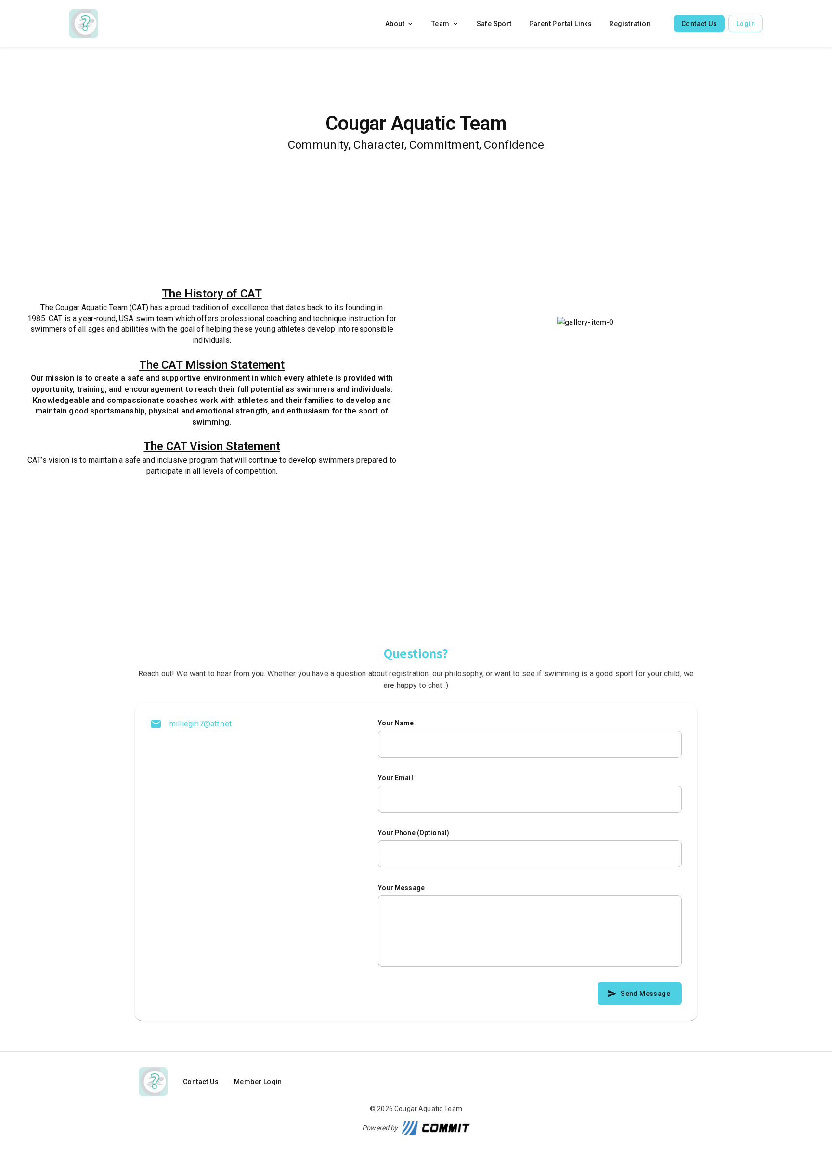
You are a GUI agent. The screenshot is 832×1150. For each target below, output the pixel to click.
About (394, 23)
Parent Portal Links (560, 23)
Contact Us (699, 23)
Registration (629, 23)
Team (440, 23)
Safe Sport (494, 23)
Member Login (258, 1081)
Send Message (645, 993)
